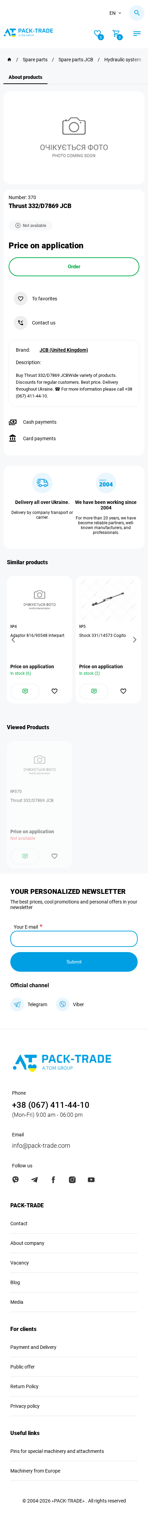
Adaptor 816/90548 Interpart (37, 635)
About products (25, 77)
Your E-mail (26, 927)
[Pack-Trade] (9, 59)
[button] (14, 639)
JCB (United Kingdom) (64, 350)
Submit (74, 961)
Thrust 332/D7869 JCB (31, 800)
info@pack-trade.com (41, 1145)
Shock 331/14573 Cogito (102, 635)
